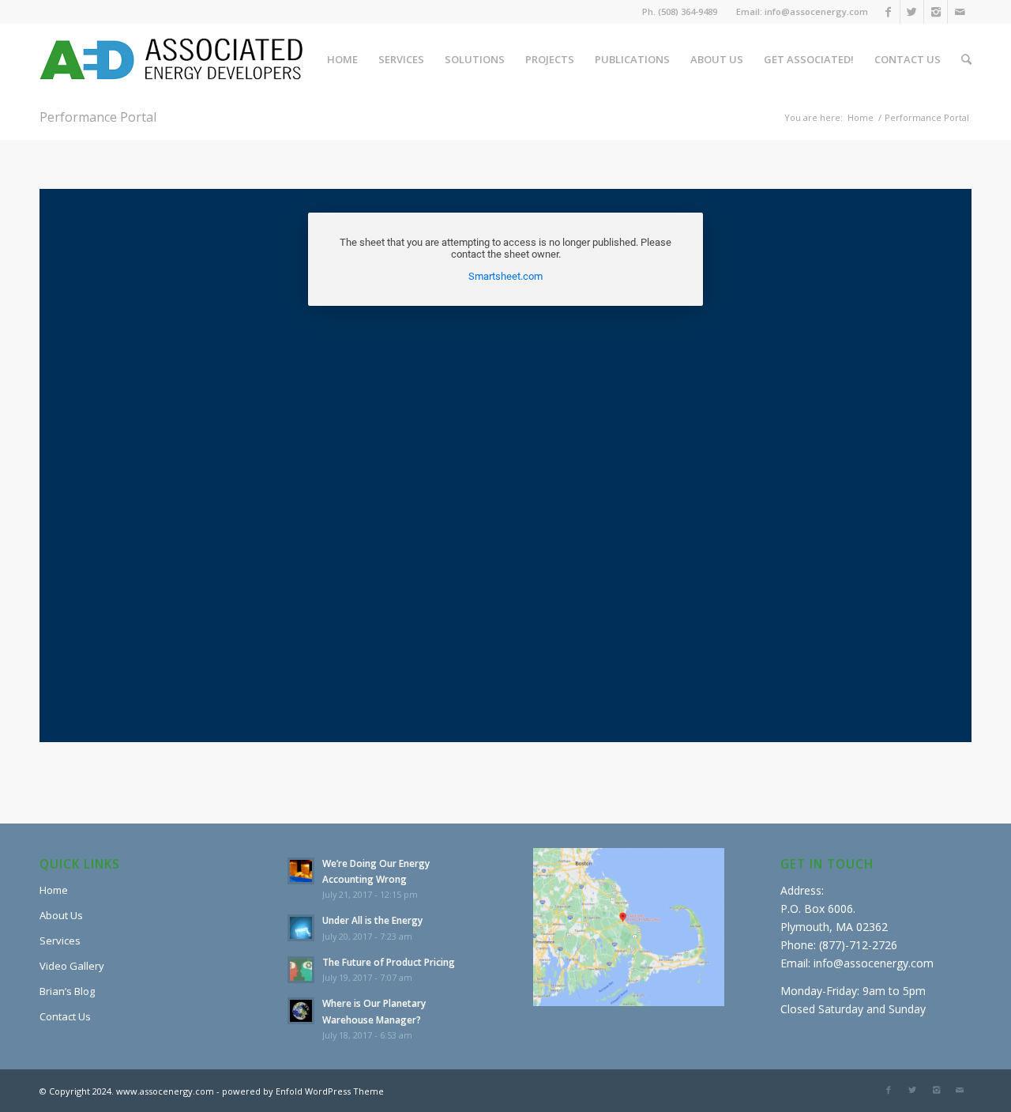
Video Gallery (71, 966)
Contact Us (65, 1016)
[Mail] (960, 12)
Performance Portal (97, 117)
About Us (61, 915)
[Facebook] (888, 12)
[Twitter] (911, 12)
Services (60, 940)
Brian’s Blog (67, 991)
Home (861, 117)
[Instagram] (935, 12)
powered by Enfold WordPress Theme (303, 1091)
